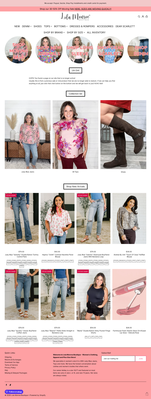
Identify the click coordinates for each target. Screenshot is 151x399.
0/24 (9, 337)
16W (30, 339)
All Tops (75, 172)
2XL (67, 261)
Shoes (123, 172)
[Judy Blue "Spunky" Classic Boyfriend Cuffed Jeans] (22, 294)
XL (93, 337)
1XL (62, 261)
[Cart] (147, 16)
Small (44, 261)
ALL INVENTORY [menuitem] (96, 32)
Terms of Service (11, 365)
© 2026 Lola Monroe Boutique (16, 395)
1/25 (8, 261)
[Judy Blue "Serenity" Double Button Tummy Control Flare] (22, 218)
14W (20, 263)
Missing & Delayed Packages (16, 373)
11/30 (34, 261)
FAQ (6, 370)
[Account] (143, 16)
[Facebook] (6, 385)
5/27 (18, 261)
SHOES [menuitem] (38, 26)
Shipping (8, 357)
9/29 (28, 261)
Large (57, 261)
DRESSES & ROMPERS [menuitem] (82, 26)
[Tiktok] (10, 385)
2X (97, 337)
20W (29, 263)
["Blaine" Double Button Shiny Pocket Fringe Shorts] (93, 294)
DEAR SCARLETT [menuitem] (125, 26)
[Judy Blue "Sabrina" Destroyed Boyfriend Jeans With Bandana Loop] (93, 218)
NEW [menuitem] (17, 26)
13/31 (9, 263)
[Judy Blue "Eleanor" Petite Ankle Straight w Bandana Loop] (58, 294)
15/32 (15, 263)
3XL (71, 261)
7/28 (23, 261)
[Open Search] (139, 16)
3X (100, 337)
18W (25, 263)
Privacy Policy (10, 368)
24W (21, 266)
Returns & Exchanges (13, 360)
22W (35, 263)
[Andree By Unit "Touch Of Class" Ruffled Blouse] (129, 218)
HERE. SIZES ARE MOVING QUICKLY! (93, 9)
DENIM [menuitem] (26, 26)
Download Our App (12, 362)
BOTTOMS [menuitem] (60, 26)
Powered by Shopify (38, 395)
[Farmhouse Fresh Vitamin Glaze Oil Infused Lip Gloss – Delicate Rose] (129, 294)
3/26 (13, 261)
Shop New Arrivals (75, 186)
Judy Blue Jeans (27, 172)
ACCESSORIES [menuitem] (105, 26)
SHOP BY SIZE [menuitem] (75, 32)
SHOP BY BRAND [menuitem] (53, 32)
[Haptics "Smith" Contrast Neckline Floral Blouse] (58, 218)
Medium (50, 261)
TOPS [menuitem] (47, 26)
